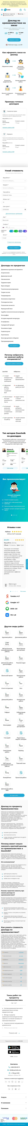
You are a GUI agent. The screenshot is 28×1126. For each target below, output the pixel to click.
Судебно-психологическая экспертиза (12, 312)
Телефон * (6, 224)
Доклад (14, 543)
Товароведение (6, 295)
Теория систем (5, 292)
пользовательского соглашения (15, 252)
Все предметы (14, 345)
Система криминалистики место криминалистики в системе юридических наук (12, 1010)
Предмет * (6, 185)
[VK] (20, 231)
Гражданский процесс (7, 325)
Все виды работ (14, 795)
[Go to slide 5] (17, 591)
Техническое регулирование (9, 289)
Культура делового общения (10, 338)
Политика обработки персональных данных (3, 1120)
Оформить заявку (14, 40)
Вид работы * (6, 177)
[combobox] (14, 180)
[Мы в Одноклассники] (12, 1089)
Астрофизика (5, 322)
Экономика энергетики (8, 299)
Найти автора (10, 468)
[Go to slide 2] (13, 515)
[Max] (25, 231)
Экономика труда (6, 328)
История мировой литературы (10, 318)
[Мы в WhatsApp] (15, 1081)
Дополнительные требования (14, 213)
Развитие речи (5, 331)
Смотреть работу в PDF (8, 127)
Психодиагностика (6, 302)
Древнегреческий (6, 276)
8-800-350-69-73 (15, 1067)
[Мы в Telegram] (5, 1081)
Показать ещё (13, 1033)
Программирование (7, 341)
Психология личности (7, 305)
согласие (13, 253)
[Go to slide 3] (14, 515)
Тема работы (6, 192)
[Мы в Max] (19, 1081)
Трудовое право (6, 282)
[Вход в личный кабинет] (21, 10)
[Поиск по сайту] (25, 10)
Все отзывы (23, 591)
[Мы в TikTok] (19, 1089)
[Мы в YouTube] (15, 1089)
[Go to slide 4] (16, 515)
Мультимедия (5, 286)
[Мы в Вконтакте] (9, 1081)
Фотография (5, 315)
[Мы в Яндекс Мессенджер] (22, 1081)
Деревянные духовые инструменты (12, 269)
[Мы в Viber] (12, 1081)
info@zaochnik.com (15, 1070)
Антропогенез (5, 273)
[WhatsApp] (16, 231)
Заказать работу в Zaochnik (14, 363)
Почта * (5, 235)
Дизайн (6, 540)
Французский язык (6, 308)
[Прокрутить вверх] (2, 1124)
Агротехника (5, 335)
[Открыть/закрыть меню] (1, 14)
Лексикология (5, 279)
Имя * (4, 217)
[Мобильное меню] (2, 10)
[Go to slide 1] (11, 515)
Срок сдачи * (6, 206)
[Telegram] (11, 231)
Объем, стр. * (6, 199)
